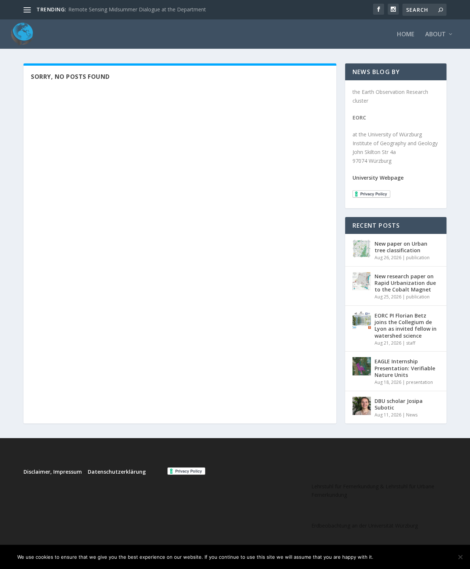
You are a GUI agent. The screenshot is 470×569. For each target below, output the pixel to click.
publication (418, 257)
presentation (419, 382)
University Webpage (378, 177)
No (404, 557)
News (411, 415)
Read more (434, 557)
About (435, 34)
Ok (385, 557)
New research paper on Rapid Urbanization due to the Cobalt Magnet (405, 283)
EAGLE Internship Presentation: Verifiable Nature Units (405, 368)
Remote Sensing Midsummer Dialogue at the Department (137, 9)
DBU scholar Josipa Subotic (399, 404)
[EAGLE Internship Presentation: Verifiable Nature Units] (361, 366)
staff (410, 343)
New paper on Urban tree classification (401, 247)
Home (405, 34)
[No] (460, 557)
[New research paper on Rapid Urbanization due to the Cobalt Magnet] (361, 281)
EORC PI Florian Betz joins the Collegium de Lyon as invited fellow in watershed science (406, 325)
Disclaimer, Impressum (53, 471)
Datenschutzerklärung (117, 471)
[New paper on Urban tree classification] (361, 248)
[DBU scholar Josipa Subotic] (361, 406)
